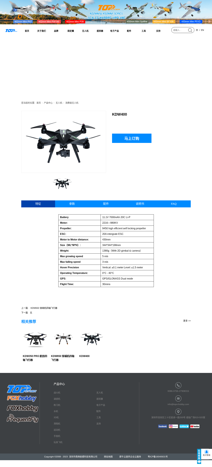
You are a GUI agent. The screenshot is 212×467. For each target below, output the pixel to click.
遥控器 (100, 31)
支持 (158, 31)
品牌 (56, 31)
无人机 (85, 31)
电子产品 (114, 31)
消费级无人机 (71, 103)
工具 (144, 31)
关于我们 (41, 31)
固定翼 (71, 31)
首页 (27, 31)
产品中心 (48, 103)
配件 (129, 31)
